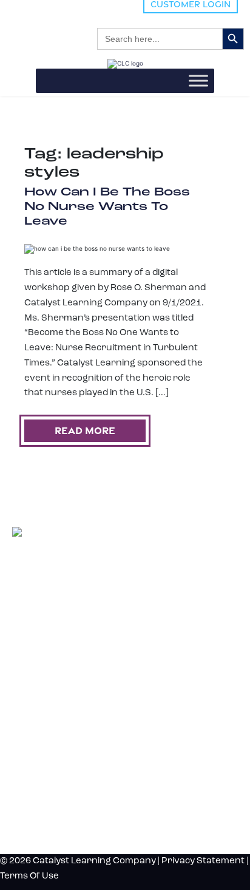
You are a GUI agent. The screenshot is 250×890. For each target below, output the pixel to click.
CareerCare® (30, 723)
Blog (25, 745)
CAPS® (22, 711)
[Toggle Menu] (198, 81)
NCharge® (26, 662)
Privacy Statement (203, 861)
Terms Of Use (29, 876)
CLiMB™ (24, 674)
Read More (85, 430)
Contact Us (46, 805)
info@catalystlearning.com (70, 620)
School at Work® (35, 687)
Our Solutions (56, 646)
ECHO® (23, 699)
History (35, 785)
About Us (40, 765)
